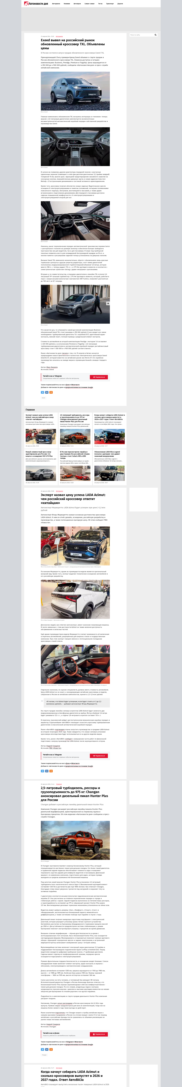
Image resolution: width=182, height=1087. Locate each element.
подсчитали (60, 1013)
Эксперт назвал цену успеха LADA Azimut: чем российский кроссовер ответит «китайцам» (40, 417)
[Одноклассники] (51, 392)
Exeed (43, 398)
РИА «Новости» (55, 748)
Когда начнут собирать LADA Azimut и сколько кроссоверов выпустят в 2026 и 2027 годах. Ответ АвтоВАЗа (109, 417)
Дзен (68, 385)
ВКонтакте (75, 385)
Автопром (77, 4)
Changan (44, 1055)
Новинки (67, 4)
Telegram (69, 1042)
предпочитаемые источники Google (79, 387)
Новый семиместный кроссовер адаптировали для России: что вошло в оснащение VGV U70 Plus (39, 454)
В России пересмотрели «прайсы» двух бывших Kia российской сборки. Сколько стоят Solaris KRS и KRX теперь (75, 455)
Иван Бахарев (52, 367)
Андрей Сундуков (53, 746)
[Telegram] (42, 392)
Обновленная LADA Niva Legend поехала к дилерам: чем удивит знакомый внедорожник (107, 454)
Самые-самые (89, 4)
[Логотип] (36, 3)
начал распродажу (64, 1003)
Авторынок (56, 4)
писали (65, 353)
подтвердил (60, 730)
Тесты (100, 4)
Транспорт (110, 4)
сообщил (68, 739)
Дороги (120, 4)
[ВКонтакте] (46, 392)
